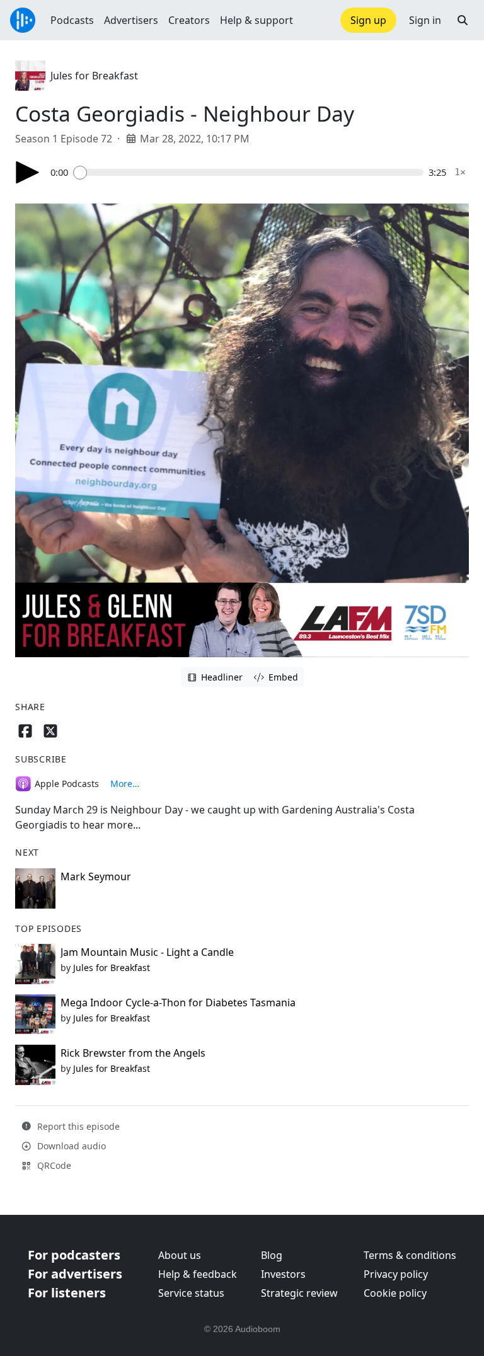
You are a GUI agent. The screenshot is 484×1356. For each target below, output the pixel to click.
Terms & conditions (410, 1255)
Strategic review (299, 1293)
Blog (271, 1255)
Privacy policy (396, 1274)
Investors (283, 1274)
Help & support (256, 20)
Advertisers (131, 20)
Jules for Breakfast (94, 76)
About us (179, 1255)
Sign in (425, 20)
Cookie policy (395, 1293)
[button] (462, 20)
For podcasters (74, 1254)
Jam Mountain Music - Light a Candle (147, 952)
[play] (27, 172)
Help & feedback (197, 1274)
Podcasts (72, 20)
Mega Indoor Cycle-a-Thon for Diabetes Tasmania (178, 1002)
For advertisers (75, 1273)
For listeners (67, 1292)
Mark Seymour (95, 876)
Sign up (368, 20)
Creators (189, 20)
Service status (191, 1293)
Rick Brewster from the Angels (132, 1053)
